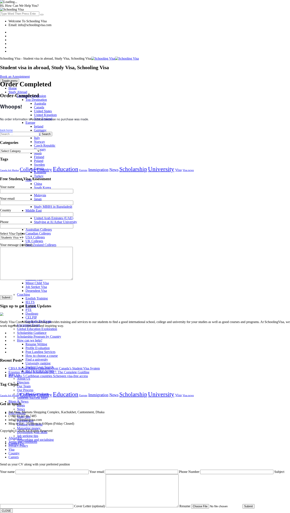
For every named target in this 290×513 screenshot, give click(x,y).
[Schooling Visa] (115, 58)
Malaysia (40, 195)
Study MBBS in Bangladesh (53, 206)
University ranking (38, 363)
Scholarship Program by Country (39, 336)
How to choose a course (41, 355)
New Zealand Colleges (40, 245)
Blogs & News (18, 401)
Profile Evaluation (37, 348)
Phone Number (189, 472)
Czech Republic (44, 145)
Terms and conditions (22, 442)
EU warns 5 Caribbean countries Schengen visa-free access (48, 376)
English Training (36, 298)
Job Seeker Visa (36, 287)
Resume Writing (36, 344)
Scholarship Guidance (31, 333)
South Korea (42, 187)
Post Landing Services (40, 352)
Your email (97, 472)
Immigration (98, 169)
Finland (39, 157)
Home (12, 88)
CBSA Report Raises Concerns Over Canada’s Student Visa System (54, 368)
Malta (38, 153)
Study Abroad (17, 92)
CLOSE (6, 510)
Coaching (23, 294)
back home (6, 130)
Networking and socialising (35, 439)
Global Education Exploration (37, 329)
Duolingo (31, 313)
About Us (23, 378)
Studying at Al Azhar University (55, 222)
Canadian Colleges (38, 233)
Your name (7, 472)
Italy (37, 138)
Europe (83, 170)
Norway (39, 141)
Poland (38, 161)
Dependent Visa (36, 290)
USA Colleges (35, 237)
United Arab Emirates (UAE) (53, 218)
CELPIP (31, 317)
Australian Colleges (38, 229)
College (28, 169)
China (38, 184)
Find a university (36, 359)
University (161, 169)
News (21, 409)
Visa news (188, 170)
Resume (185, 506)
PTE (28, 310)
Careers (13, 457)
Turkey (39, 176)
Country (44, 169)
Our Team (24, 386)
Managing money (29, 428)
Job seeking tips (27, 436)
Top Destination (36, 99)
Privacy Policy (18, 445)
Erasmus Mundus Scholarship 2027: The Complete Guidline (48, 372)
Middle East (33, 210)
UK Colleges (34, 241)
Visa (178, 170)
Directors (23, 382)
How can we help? (29, 340)
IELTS (30, 302)
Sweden (39, 164)
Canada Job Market (9, 170)
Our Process (25, 390)
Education (65, 169)
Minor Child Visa (37, 283)
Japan (38, 199)
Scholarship (133, 169)
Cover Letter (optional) (90, 506)
